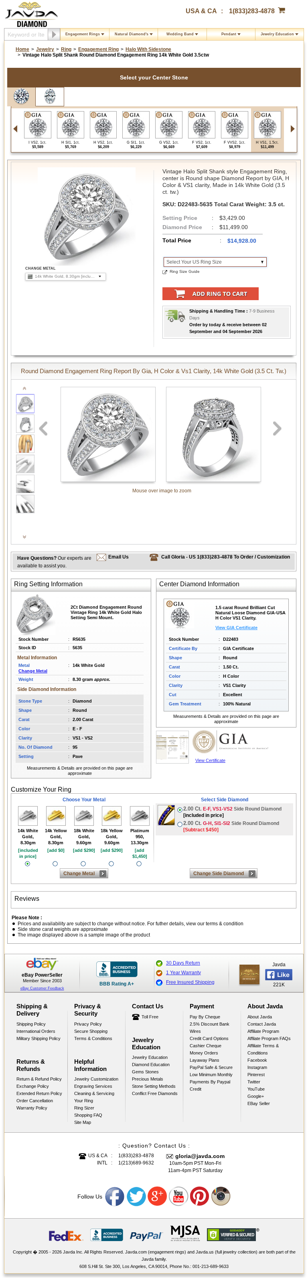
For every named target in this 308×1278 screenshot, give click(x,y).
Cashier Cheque (205, 1045)
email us (118, 557)
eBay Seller (258, 1103)
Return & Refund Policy (39, 1079)
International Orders (35, 1031)
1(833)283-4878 (252, 11)
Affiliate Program (263, 1031)
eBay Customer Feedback (42, 988)
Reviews (26, 898)
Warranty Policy (31, 1107)
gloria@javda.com (200, 1156)
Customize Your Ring (41, 789)
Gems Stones (145, 1071)
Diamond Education (151, 1064)
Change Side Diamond (218, 873)
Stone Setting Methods (154, 1086)
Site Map (82, 1122)
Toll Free (150, 1016)
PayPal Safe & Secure (211, 1067)
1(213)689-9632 (136, 1163)
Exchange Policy (32, 1086)
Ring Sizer (84, 1107)
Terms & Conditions (93, 1038)
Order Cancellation (34, 1100)
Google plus (158, 1197)
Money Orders (204, 1052)
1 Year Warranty (183, 972)
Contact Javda (261, 1024)
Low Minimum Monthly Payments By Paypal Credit (211, 1081)
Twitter (253, 1081)
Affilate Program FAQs (269, 1038)
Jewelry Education (277, 34)
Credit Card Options (209, 1038)
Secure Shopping (90, 1031)
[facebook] (249, 974)
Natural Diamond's (131, 34)
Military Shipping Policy (38, 1038)
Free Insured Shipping (190, 982)
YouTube (256, 1089)
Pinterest (256, 1074)
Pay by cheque (205, 1016)
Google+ (255, 1096)
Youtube (179, 1197)
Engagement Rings (82, 34)
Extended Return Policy (39, 1093)
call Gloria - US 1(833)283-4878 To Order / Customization (225, 557)
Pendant (228, 34)
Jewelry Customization (96, 1079)
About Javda (259, 1016)
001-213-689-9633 (210, 1266)
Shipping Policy (31, 1024)
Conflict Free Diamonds (155, 1093)
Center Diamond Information (199, 584)
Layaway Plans (204, 1060)
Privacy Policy (88, 1024)
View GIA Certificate (236, 627)
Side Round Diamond (232, 812)
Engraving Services (93, 1086)
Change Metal (32, 670)
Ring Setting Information (48, 584)
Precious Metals (147, 1079)
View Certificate (210, 760)
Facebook (257, 1060)
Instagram (257, 1067)
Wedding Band (180, 34)
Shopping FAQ (88, 1115)
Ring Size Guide (185, 271)
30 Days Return (183, 963)
